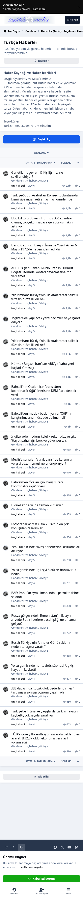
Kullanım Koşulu (32, 867)
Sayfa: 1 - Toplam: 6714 (39, 162)
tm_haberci (31, 180)
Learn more (8, 7)
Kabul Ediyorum (44, 878)
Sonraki (66, 162)
